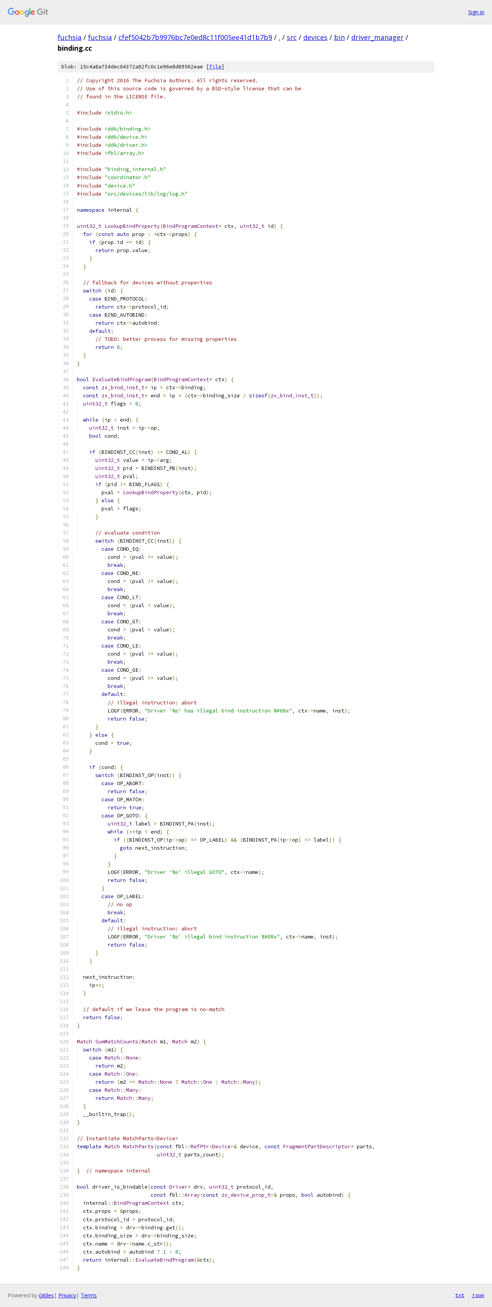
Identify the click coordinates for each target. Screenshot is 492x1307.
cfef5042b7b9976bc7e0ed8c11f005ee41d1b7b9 (195, 37)
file (215, 66)
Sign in (476, 12)
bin (339, 37)
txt (459, 1295)
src (292, 37)
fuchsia (69, 37)
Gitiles (46, 1295)
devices (315, 37)
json (478, 1295)
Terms (89, 1295)
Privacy (67, 1295)
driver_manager (377, 37)
